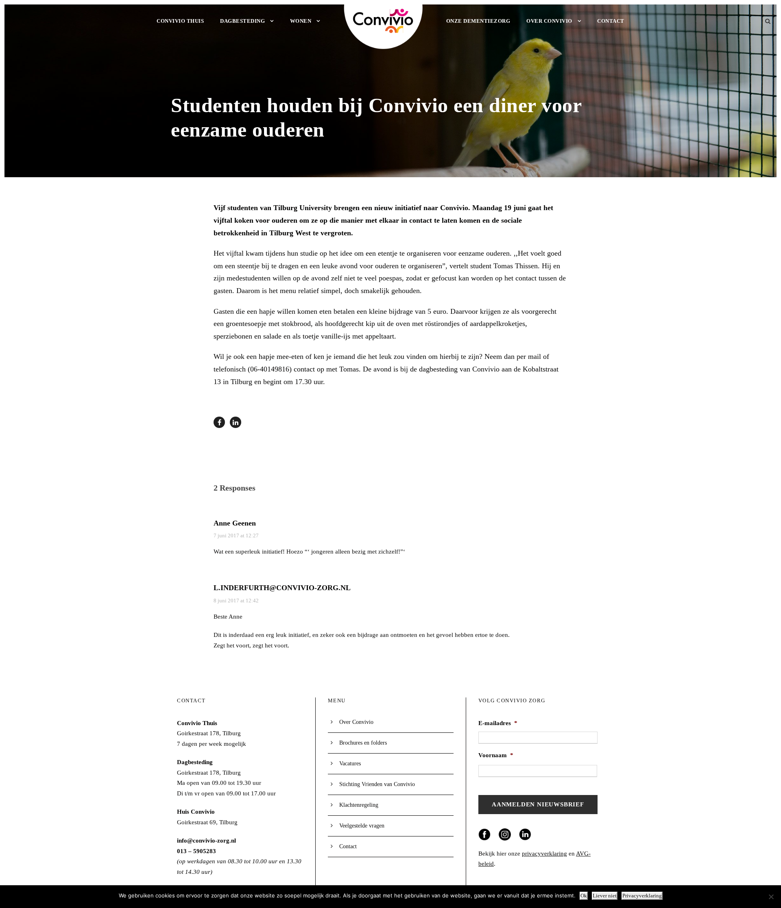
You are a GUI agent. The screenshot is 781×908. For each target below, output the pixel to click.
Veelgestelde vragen (361, 826)
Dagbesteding (242, 21)
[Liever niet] (771, 897)
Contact (610, 21)
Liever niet (605, 896)
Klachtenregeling (358, 805)
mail (534, 356)
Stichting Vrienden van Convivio (377, 784)
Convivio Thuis (180, 21)
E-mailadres (497, 723)
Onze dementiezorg (478, 21)
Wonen (301, 21)
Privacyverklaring (642, 896)
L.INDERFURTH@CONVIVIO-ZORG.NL (282, 588)
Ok (583, 896)
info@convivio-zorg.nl (206, 840)
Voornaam (495, 755)
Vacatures (350, 763)
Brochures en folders (363, 743)
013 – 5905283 (196, 851)
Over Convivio (549, 21)
